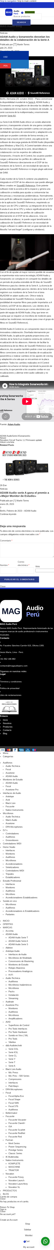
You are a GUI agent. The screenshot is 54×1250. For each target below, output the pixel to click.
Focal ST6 (13, 1106)
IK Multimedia (12, 1157)
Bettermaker (11, 1113)
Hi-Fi (10, 975)
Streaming (13, 998)
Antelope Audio (13, 951)
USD (7, 57)
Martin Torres (23, 44)
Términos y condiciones (11, 681)
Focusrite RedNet (16, 1133)
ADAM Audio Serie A (18, 941)
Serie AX (11, 116)
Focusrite (10, 806)
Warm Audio (11, 820)
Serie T (11, 1062)
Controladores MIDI (15, 871)
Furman (9, 1140)
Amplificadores (15, 1018)
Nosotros (7, 723)
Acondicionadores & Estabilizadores (22, 911)
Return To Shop (7, 1207)
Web (37, 566)
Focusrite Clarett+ (16, 1123)
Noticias (10, 30)
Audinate (10, 1002)
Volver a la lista (7, 442)
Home (3, 30)
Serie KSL (13, 1052)
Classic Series (15, 1153)
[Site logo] (12, 12)
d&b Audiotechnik (14, 1045)
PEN (7, 65)
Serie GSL (13, 1049)
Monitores (10, 854)
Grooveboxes (12, 840)
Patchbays (13, 1086)
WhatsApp (30, 12)
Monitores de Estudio (18, 964)
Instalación (13, 995)
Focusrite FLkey (16, 1177)
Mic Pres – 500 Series (18, 1076)
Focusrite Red (15, 1137)
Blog (5, 733)
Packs (11, 991)
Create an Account (8, 1220)
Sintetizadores (12, 867)
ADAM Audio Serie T (18, 937)
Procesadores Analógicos (20, 971)
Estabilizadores (13, 877)
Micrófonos (11, 860)
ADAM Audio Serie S (18, 944)
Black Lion (10, 803)
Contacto (7, 730)
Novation (10, 1174)
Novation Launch (16, 1180)
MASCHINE (14, 1167)
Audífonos (10, 837)
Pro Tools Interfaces (17, 1029)
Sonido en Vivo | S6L (18, 1035)
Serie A (31, 102)
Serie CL (12, 1056)
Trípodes (10, 874)
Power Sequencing (17, 1147)
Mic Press (13, 1072)
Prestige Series (15, 1150)
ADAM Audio (6, 436)
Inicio (5, 720)
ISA (10, 1126)
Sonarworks (24, 436)
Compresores (14, 1079)
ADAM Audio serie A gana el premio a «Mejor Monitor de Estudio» (24, 494)
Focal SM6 (13, 1103)
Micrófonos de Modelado (20, 958)
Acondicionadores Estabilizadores (21, 897)
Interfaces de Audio (17, 954)
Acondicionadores (14, 864)
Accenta (9, 931)
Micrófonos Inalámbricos (20, 985)
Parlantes (10, 914)
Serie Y (11, 1059)
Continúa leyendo (8, 514)
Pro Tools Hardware (17, 1032)
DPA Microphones (14, 827)
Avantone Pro (12, 789)
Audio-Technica (13, 766)
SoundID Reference (26, 185)
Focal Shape (14, 1099)
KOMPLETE (14, 1163)
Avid (8, 800)
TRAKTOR (13, 1170)
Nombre (4, 565)
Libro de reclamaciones (10, 695)
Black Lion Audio (13, 1069)
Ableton (9, 948)
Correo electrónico (23, 563)
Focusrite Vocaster (17, 1120)
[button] (45, 1241)
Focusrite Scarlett (16, 1130)
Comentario (6, 540)
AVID (8, 1022)
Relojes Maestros (16, 968)
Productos (8, 727)
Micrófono (10, 894)
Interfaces (10, 850)
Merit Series (14, 1143)
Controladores (12, 833)
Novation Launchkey (18, 1184)
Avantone (10, 773)
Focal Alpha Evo (16, 1096)
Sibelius (12, 1042)
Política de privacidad (9, 688)
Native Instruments (14, 810)
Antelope (10, 796)
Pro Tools (12, 1039)
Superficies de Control (18, 1025)
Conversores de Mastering (21, 961)
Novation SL (14, 1187)
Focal (8, 769)
